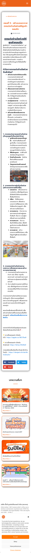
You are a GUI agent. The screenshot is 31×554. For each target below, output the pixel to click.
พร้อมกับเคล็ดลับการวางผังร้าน (15, 316)
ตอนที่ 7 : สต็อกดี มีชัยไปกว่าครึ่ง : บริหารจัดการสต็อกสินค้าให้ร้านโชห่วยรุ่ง (15, 481)
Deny (15, 541)
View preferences (15, 546)
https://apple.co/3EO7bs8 (16, 337)
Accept (15, 537)
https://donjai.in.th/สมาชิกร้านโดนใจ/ (15, 353)
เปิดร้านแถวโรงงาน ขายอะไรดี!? (12, 432)
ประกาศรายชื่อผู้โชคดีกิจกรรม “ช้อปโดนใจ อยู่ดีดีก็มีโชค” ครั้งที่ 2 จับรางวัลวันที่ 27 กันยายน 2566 (15, 406)
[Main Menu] (27, 3)
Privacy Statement (15, 550)
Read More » (7, 411)
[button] (28, 517)
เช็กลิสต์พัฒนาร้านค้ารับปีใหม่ (11, 456)
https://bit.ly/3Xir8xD (18, 345)
